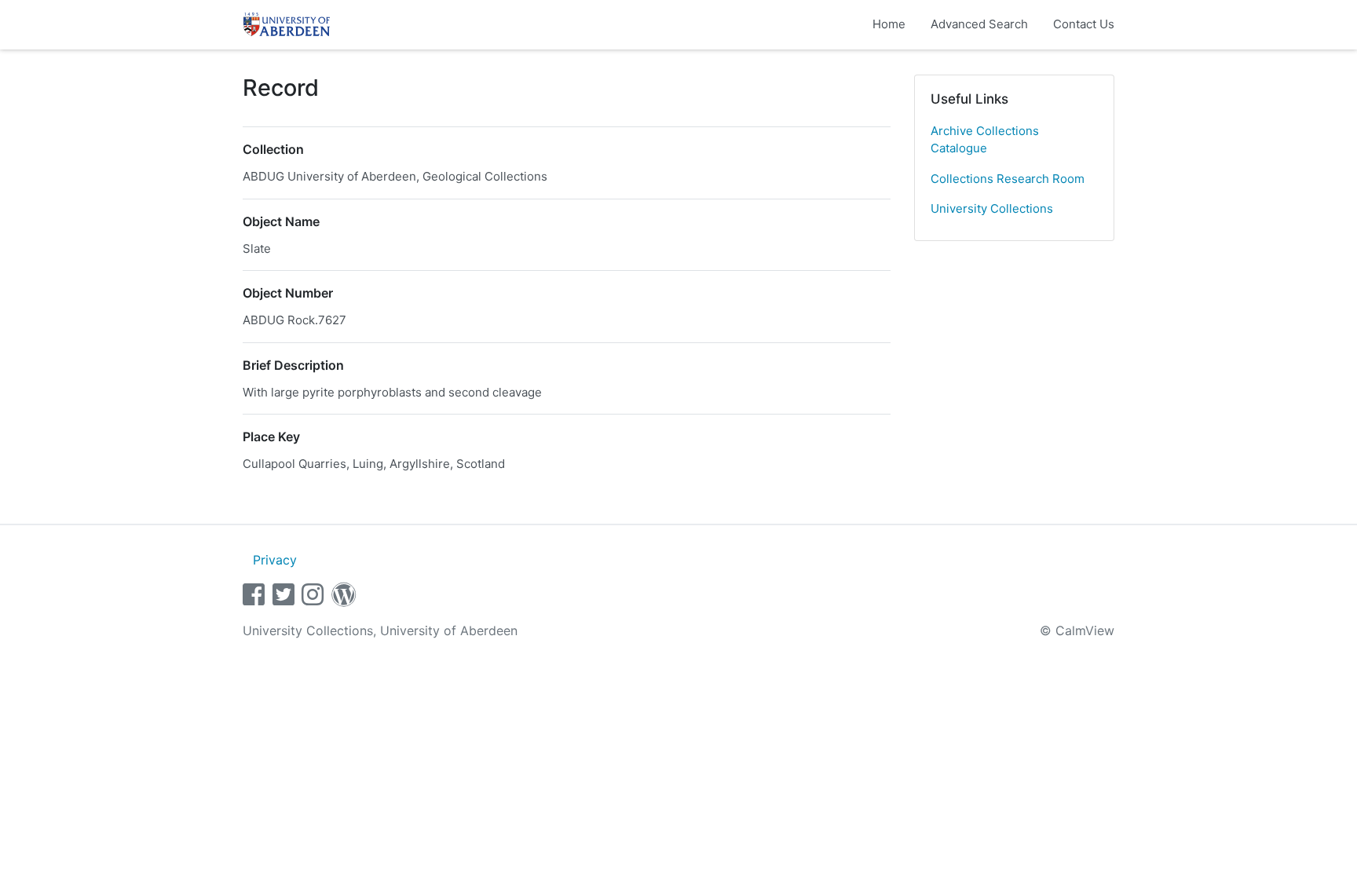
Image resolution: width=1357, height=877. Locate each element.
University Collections (992, 208)
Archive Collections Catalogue (985, 139)
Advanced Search (979, 23)
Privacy (275, 560)
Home (888, 23)
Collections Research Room (1008, 178)
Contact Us (1083, 23)
